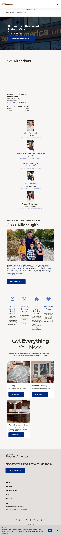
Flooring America (10, 12)
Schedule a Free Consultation (20, 38)
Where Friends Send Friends (12, 310)
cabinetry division (46, 268)
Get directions (22, 102)
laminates (34, 268)
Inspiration (9, 486)
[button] (30, 9)
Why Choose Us (15, 281)
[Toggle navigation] (57, 4)
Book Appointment (16, 470)
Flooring (11, 386)
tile (27, 268)
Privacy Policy (30, 524)
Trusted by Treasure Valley (24, 309)
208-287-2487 (11, 102)
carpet (13, 268)
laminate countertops (21, 272)
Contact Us (9, 498)
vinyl (24, 268)
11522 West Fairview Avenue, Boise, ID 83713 (16, 509)
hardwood (18, 268)
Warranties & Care (11, 490)
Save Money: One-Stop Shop (36, 310)
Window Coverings (40, 386)
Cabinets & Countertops (18, 425)
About (7, 494)
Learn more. (6, 533)
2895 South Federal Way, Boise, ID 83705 (15, 506)
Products (8, 482)
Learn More (15, 394)
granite (9, 272)
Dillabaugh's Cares (49, 308)
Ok (50, 530)
